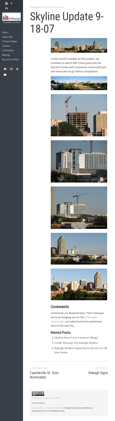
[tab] (6, 3)
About (5, 32)
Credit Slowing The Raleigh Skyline (76, 342)
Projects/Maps (9, 41)
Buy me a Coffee (10, 59)
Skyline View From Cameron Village (76, 337)
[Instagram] (5, 69)
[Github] (11, 69)
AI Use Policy (38, 403)
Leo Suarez (59, 7)
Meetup (6, 55)
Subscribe (7, 36)
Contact (6, 45)
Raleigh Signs (98, 373)
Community (8, 50)
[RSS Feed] (17, 69)
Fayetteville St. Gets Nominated (44, 375)
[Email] (5, 75)
